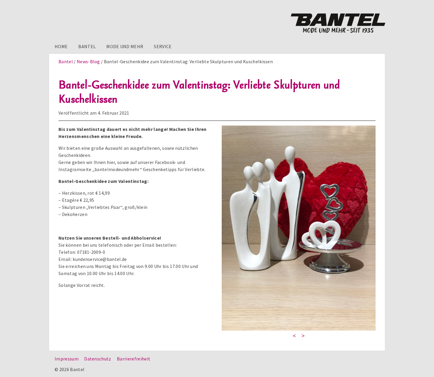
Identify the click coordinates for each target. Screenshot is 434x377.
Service (163, 46)
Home (61, 46)
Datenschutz (97, 359)
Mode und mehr (124, 46)
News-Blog (88, 61)
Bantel (87, 46)
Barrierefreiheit (133, 359)
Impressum (67, 359)
